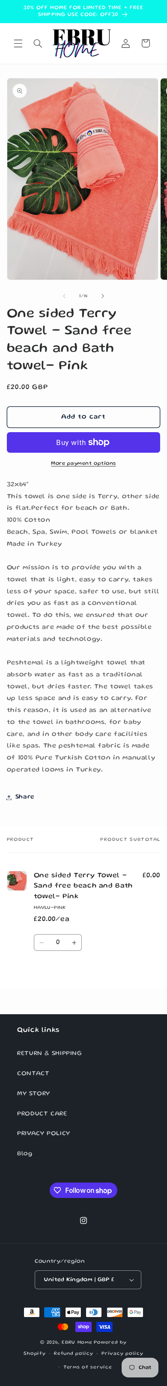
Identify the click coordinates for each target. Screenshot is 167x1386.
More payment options (83, 463)
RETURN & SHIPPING (49, 1053)
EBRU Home (77, 1343)
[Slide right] (102, 296)
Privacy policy (122, 1354)
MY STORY (33, 1093)
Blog (25, 1153)
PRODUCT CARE (42, 1114)
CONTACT (33, 1073)
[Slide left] (64, 296)
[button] (18, 43)
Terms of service (87, 1367)
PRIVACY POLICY (43, 1133)
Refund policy (73, 1354)
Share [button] (24, 797)
